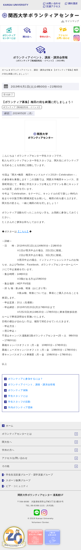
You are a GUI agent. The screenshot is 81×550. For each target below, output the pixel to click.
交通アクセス (53, 6)
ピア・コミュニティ (17, 486)
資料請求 (73, 3)
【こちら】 (23, 231)
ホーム (9, 425)
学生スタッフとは (18, 396)
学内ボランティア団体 (20, 407)
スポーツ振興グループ (18, 480)
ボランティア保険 (18, 390)
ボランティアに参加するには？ (25, 378)
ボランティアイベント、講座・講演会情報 (31, 384)
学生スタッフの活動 (19, 401)
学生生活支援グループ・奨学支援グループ (29, 474)
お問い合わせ (53, 3)
